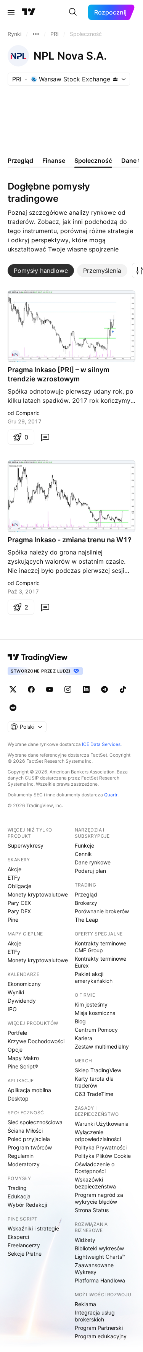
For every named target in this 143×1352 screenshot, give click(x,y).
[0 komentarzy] (45, 437)
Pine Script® (23, 1066)
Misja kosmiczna (95, 1013)
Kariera (83, 1038)
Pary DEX (19, 911)
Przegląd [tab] (20, 160)
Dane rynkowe (93, 862)
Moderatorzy (24, 1164)
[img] (115, 79)
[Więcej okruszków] (35, 34)
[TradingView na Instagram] (68, 689)
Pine (13, 919)
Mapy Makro (23, 1058)
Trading (17, 1188)
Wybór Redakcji (27, 1204)
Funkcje (84, 845)
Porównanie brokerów (102, 911)
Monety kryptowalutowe (38, 894)
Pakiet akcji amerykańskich (93, 977)
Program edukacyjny (101, 1336)
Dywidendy (22, 1000)
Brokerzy (86, 903)
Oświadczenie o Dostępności (94, 1167)
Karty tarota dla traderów (94, 1082)
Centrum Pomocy (96, 1029)
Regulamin (21, 1156)
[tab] (41, 270)
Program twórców (30, 1147)
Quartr (110, 795)
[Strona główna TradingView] (28, 12)
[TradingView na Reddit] (13, 707)
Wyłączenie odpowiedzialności (98, 1135)
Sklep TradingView (98, 1070)
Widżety (85, 1240)
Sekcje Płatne (25, 1253)
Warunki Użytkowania (102, 1123)
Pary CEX (19, 903)
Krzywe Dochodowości (36, 1041)
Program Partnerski (99, 1327)
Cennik (83, 854)
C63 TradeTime (94, 1094)
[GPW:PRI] (15, 354)
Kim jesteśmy (91, 1004)
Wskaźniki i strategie (33, 1228)
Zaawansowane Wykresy (94, 1268)
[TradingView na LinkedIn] (86, 689)
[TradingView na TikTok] (122, 689)
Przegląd (86, 894)
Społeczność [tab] (93, 160)
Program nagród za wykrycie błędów (99, 1198)
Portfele (17, 1032)
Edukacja (19, 1196)
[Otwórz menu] (11, 12)
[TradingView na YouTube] (49, 689)
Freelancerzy (24, 1245)
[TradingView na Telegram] (104, 689)
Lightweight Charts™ (100, 1256)
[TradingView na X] (13, 689)
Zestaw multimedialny (102, 1046)
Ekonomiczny (24, 984)
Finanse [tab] (53, 160)
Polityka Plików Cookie (103, 1156)
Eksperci (18, 1237)
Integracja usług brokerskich (95, 1316)
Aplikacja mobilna (29, 1090)
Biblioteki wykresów (99, 1248)
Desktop (18, 1098)
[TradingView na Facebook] (31, 689)
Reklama (85, 1304)
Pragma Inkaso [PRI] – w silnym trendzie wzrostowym (58, 374)
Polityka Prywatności (101, 1147)
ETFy (14, 877)
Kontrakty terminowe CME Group (100, 946)
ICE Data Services (101, 744)
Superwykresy (25, 845)
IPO (12, 1009)
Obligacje (19, 886)
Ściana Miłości (25, 1130)
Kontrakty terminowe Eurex (100, 962)
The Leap (86, 919)
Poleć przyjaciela (29, 1139)
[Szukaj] (72, 12)
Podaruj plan (90, 870)
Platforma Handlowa (100, 1280)
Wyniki (16, 992)
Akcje (14, 869)
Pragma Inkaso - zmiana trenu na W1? (70, 540)
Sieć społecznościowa (35, 1122)
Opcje (15, 1049)
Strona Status (92, 1210)
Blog (80, 1021)
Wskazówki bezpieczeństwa (95, 1183)
